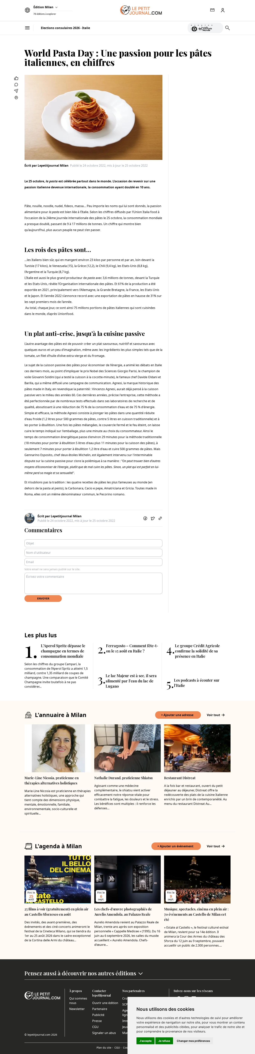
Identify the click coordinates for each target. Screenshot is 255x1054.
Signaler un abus (104, 1033)
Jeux (125, 1027)
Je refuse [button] (164, 1040)
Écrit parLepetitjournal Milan (46, 165)
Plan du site (105, 1047)
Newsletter (77, 1009)
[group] (218, 27)
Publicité (98, 1015)
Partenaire (99, 1009)
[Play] (218, 28)
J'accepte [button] (145, 1040)
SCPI (125, 1004)
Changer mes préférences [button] (193, 1040)
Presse (97, 1021)
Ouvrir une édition (105, 1003)
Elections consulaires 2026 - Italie (65, 28)
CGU (95, 1027)
